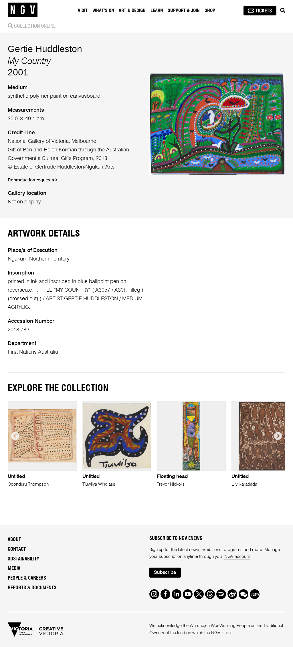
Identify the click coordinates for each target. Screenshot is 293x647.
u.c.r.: (31, 290)
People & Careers (27, 578)
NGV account (237, 556)
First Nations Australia (33, 352)
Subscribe (165, 572)
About (14, 539)
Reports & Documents (32, 588)
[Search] (282, 10)
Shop (210, 10)
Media (14, 568)
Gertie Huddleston (45, 49)
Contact (17, 549)
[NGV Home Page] (22, 10)
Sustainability (23, 559)
